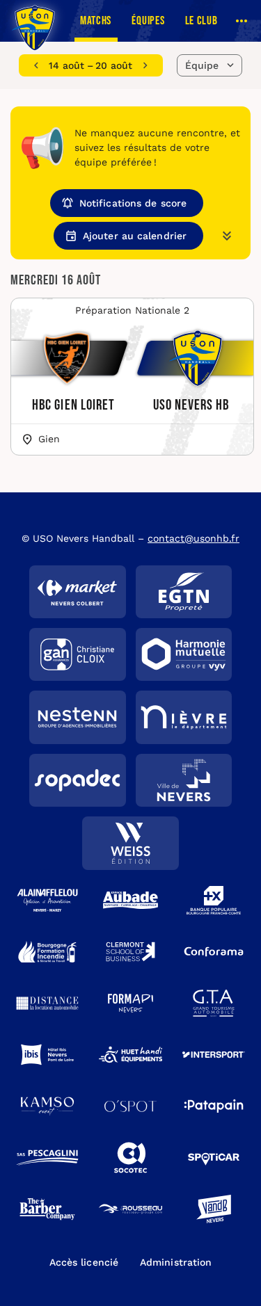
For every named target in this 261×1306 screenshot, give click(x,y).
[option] (91, 65)
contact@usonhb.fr (193, 538)
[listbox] (91, 65)
